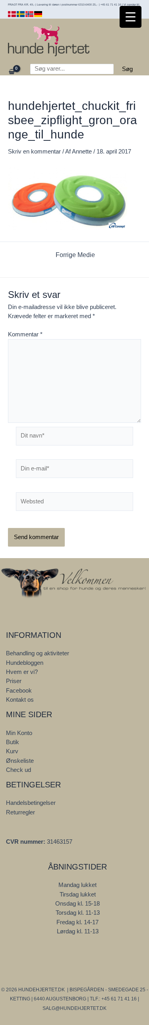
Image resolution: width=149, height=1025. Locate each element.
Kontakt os (20, 700)
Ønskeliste (20, 761)
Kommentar (25, 334)
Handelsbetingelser (31, 803)
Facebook (19, 690)
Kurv (12, 751)
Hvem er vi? (22, 672)
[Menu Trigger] (130, 17)
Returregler (20, 812)
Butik (12, 742)
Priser (13, 681)
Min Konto (19, 733)
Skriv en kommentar (34, 151)
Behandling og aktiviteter (37, 653)
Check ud (18, 770)
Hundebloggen (24, 663)
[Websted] (74, 503)
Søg (127, 69)
